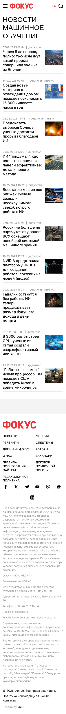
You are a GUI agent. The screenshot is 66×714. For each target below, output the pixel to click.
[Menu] (5, 6)
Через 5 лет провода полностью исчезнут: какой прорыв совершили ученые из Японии (22, 61)
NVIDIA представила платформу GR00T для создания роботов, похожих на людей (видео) (22, 269)
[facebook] (5, 486)
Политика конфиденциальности (26, 696)
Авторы (42, 449)
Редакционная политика (15, 478)
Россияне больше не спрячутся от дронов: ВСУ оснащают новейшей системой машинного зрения (22, 236)
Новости (10, 436)
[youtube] (37, 486)
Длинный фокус (16, 449)
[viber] (48, 486)
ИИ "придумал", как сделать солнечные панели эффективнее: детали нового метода (22, 165)
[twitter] (16, 486)
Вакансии (44, 456)
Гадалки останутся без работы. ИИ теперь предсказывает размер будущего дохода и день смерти (20, 307)
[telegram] (26, 486)
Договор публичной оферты (45, 466)
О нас (7, 456)
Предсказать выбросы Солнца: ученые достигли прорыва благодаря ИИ (20, 132)
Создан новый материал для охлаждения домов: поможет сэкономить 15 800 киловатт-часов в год (22, 96)
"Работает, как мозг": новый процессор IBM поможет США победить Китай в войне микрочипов (22, 378)
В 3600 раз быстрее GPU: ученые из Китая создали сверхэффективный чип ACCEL (21, 345)
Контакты (9, 700)
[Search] (61, 6)
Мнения (42, 436)
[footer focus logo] (19, 425)
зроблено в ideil (14, 707)
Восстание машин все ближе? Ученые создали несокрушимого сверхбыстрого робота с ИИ (22, 200)
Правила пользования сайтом (14, 466)
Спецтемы (44, 442)
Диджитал (35, 47)
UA (53, 6)
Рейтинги (11, 442)
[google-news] (58, 486)
